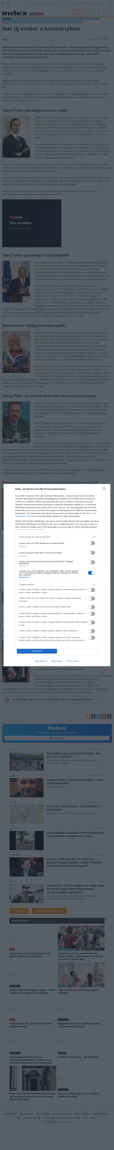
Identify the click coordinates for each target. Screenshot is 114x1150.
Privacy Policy (73, 661)
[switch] (91, 543)
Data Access (57, 661)
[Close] (105, 489)
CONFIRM (37, 651)
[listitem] (57, 537)
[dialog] (57, 575)
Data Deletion (41, 661)
